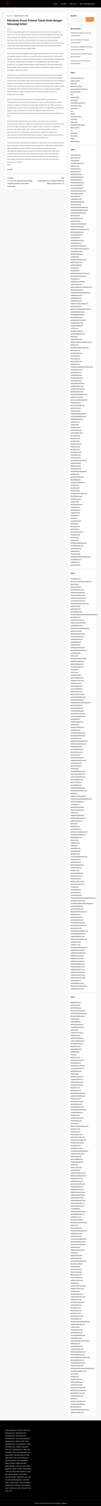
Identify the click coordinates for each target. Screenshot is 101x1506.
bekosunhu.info (76, 468)
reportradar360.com (77, 383)
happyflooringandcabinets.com (81, 799)
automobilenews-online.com (80, 1357)
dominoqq (74, 108)
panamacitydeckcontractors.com (82, 367)
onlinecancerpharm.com (79, 790)
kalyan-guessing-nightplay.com (81, 287)
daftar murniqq (21, 1463)
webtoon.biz (75, 724)
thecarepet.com (76, 587)
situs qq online (75, 92)
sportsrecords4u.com (78, 1184)
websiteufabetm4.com (78, 1211)
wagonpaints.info (76, 1255)
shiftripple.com (76, 914)
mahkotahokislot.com (78, 788)
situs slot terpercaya (23, 1438)
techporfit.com (76, 171)
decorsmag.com (76, 204)
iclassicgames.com (77, 686)
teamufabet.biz (76, 196)
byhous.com (75, 540)
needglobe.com (76, 889)
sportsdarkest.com (77, 722)
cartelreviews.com (77, 1112)
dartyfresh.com (76, 1063)
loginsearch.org (76, 499)
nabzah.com (75, 268)
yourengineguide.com (78, 1335)
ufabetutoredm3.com (78, 972)
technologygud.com (77, 807)
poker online (75, 97)
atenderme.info (76, 463)
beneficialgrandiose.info (79, 471)
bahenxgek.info (76, 609)
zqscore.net (74, 840)
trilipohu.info (75, 562)
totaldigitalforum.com (78, 1363)
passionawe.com (76, 895)
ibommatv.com (76, 169)
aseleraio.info (75, 843)
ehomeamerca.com (77, 1101)
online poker (27, 1468)
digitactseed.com (76, 1120)
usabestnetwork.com (78, 647)
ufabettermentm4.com (78, 953)
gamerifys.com (75, 158)
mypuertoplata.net (77, 188)
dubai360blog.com (77, 779)
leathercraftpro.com (77, 881)
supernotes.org (76, 829)
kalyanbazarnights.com (78, 246)
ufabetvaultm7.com (77, 1197)
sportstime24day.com (78, 735)
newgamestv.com (76, 746)
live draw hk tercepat (78, 125)
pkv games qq (13, 1474)
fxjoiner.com (75, 1376)
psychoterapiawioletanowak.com (82, 903)
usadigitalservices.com (78, 320)
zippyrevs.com (75, 221)
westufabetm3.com (77, 983)
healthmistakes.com (77, 815)
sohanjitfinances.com (78, 922)
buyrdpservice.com (77, 667)
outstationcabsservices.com (80, 1341)
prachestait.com (76, 430)
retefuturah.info (76, 1236)
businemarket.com (77, 708)
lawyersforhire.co (76, 705)
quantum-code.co (77, 1263)
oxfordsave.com (76, 683)
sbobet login (9, 1485)
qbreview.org (75, 215)
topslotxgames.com (77, 232)
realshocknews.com (77, 810)
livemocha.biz (75, 512)
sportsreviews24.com (78, 777)
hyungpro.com (75, 730)
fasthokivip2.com (76, 691)
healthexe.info (75, 438)
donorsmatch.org (76, 504)
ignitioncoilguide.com (78, 1401)
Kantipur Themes (61, 1503)
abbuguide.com (76, 1090)
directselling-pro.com (78, 1393)
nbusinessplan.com (77, 177)
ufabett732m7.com (77, 1288)
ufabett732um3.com (78, 1250)
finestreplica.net (76, 1228)
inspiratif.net (75, 160)
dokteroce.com (76, 402)
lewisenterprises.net (77, 1065)
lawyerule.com (75, 411)
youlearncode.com (77, 1085)
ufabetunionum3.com (78, 1192)
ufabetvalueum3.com (78, 1195)
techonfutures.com (77, 1316)
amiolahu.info (75, 449)
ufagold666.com (76, 1299)
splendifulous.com (77, 1181)
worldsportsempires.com (79, 832)
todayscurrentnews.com (79, 939)
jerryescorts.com (76, 763)
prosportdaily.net (76, 1277)
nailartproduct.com (77, 1118)
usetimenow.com (76, 295)
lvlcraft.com (75, 1123)
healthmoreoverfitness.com (80, 229)
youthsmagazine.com (78, 716)
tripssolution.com (77, 1134)
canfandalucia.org (77, 1332)
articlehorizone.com (77, 1142)
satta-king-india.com (78, 1137)
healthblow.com (76, 298)
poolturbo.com (76, 427)
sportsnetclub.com (77, 678)
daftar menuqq (10, 1463)
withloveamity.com (77, 1082)
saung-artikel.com (77, 689)
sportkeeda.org (76, 862)
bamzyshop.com (76, 1310)
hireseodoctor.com (77, 1162)
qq (71, 130)
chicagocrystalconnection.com (81, 556)
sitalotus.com (75, 826)
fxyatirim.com (75, 1087)
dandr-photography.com (79, 400)
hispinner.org (75, 279)
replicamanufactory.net (78, 1175)
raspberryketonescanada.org (80, 1321)
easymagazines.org (77, 873)
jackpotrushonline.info (78, 622)
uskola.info (74, 1252)
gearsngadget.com (77, 1159)
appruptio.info (75, 565)
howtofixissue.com (77, 193)
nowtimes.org (75, 507)
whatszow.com (76, 1098)
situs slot (25, 1446)
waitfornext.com (76, 1258)
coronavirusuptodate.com (79, 1151)
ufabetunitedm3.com (78, 964)
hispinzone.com (76, 243)
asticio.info (74, 845)
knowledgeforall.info (78, 314)
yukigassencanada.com (78, 1140)
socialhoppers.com (77, 323)
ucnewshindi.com (76, 625)
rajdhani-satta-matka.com (79, 303)
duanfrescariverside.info (79, 1222)
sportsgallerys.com (77, 749)
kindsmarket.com (76, 353)
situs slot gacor (21, 1444)
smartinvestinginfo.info (78, 1239)
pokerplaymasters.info (78, 598)
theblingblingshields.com (79, 741)
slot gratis (74, 119)
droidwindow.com (77, 1294)
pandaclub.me (75, 534)
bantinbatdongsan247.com (80, 603)
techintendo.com (76, 1104)
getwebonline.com (77, 331)
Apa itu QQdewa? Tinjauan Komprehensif (80, 41)
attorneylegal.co (76, 766)
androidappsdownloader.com (80, 292)
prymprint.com (76, 859)
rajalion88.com (76, 1021)
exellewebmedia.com (78, 633)
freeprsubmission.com (78, 1296)
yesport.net (74, 669)
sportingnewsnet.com (78, 733)
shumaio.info (75, 488)
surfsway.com (75, 1115)
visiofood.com (75, 1291)
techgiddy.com (75, 617)
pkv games (74, 100)
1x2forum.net (75, 1005)
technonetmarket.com (78, 1244)
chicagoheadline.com (78, 1016)
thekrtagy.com (75, 1343)
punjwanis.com (76, 578)
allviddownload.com (77, 202)
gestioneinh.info (76, 1274)
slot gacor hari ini (19, 1455)
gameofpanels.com (77, 290)
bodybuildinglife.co (77, 801)
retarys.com (75, 656)
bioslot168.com (76, 1407)
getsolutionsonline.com (79, 276)
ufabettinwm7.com (77, 958)
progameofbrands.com (78, 213)
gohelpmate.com (76, 301)
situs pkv (74, 83)
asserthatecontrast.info (79, 460)
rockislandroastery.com (78, 1390)
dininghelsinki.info (77, 1219)
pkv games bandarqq (19, 1471)
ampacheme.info (76, 452)
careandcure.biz (76, 867)
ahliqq (73, 114)
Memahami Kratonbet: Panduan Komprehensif (82, 55)
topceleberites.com (77, 1186)
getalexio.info (75, 854)
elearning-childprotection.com (81, 309)
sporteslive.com (76, 738)
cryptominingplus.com (78, 697)
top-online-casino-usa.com (80, 248)
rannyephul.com (76, 380)
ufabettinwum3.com (77, 961)
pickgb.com (74, 812)
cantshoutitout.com (77, 182)
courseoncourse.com (78, 600)
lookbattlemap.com (77, 664)
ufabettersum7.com (77, 955)
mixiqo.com (74, 887)
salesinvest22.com (77, 1280)
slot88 (18, 1446)
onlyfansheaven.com (78, 334)
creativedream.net (77, 325)
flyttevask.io (75, 537)
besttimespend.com (77, 865)
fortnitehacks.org (76, 496)
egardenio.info (75, 848)
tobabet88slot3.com (77, 936)
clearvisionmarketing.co (79, 1261)
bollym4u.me (75, 529)
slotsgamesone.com (77, 240)
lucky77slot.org (76, 782)
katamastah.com (76, 837)
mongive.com (75, 270)
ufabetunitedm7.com (78, 966)
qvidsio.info (75, 485)
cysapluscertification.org (79, 493)
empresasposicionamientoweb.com (82, 1368)
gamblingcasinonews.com (79, 207)
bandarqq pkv (9, 1441)
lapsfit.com (74, 1164)
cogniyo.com (75, 870)
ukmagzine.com (76, 642)
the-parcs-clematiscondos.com (81, 581)
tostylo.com (75, 672)
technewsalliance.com (78, 1241)
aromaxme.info (76, 457)
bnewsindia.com (76, 1305)
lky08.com (74, 336)
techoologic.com (76, 1318)
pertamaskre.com (76, 611)
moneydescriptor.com (78, 713)
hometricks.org (76, 878)
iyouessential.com (77, 1079)
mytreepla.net (75, 1170)
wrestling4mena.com (78, 312)
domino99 (20, 1477)
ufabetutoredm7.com (78, 975)
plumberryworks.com (78, 900)
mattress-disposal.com (78, 796)
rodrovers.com (75, 1131)
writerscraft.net (76, 306)
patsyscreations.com (78, 1041)
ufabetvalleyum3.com (78, 977)
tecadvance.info (76, 444)
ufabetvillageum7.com (78, 1200)
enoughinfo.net (76, 521)
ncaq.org (73, 1054)
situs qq (19, 1466)
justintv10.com (76, 408)
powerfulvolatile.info (78, 482)
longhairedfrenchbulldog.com (81, 702)
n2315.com (74, 328)
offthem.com (75, 166)
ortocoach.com (76, 892)
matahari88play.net (77, 711)
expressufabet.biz (77, 185)
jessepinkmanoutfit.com (79, 650)
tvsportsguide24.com (78, 774)
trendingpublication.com (79, 947)
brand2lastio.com (76, 317)
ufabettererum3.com (78, 950)
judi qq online (75, 81)
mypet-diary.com (76, 361)
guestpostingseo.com (78, 592)
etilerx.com (74, 1225)
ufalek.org (74, 793)
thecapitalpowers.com (78, 933)
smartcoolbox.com (77, 920)
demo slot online (76, 86)
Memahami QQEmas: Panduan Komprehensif (81, 34)
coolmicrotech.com (77, 1349)
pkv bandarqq (75, 141)
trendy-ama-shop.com (78, 1285)
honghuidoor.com (77, 251)
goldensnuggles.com (77, 661)
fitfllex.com (74, 345)
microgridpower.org (77, 884)
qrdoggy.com (75, 804)
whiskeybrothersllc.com (79, 986)
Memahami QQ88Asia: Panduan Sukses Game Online (82, 48)
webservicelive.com (77, 1412)
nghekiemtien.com (77, 419)
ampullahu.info (76, 455)
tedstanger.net (75, 1247)
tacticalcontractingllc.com (79, 931)
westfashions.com (77, 369)
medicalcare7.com (77, 262)
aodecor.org (75, 501)
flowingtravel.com (77, 254)
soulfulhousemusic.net (78, 925)
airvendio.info (75, 435)
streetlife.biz (75, 515)
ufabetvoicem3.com (77, 1203)
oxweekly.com (75, 364)
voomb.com (75, 768)
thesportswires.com (77, 727)
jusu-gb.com (75, 584)
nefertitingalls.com (77, 1038)
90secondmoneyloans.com (80, 1126)
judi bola (17, 1485)
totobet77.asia (76, 942)
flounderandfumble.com (79, 1230)
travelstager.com (76, 375)
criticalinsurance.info (78, 281)
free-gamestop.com (77, 636)
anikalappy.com (76, 1217)
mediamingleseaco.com (78, 413)
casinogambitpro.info (78, 595)
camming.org (75, 1019)
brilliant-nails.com (77, 397)
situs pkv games (76, 105)
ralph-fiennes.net (76, 339)
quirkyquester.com (77, 909)
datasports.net (76, 755)
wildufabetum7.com (77, 988)
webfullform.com (76, 199)
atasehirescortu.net (77, 757)
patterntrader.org (76, 821)
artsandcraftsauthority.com (80, 1409)
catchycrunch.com (77, 1032)
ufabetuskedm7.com (77, 969)
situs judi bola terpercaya (79, 89)
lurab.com (74, 1398)
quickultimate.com (77, 906)
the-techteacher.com (78, 1354)
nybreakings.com (76, 1338)
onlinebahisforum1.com (79, 1013)
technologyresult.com (78, 1093)
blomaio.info (75, 474)
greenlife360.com (76, 180)
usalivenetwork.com (77, 620)
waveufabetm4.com (77, 1206)
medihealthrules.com (78, 1324)
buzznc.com (75, 1374)
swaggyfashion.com (77, 386)
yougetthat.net (76, 675)
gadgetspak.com (76, 1156)
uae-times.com (76, 155)
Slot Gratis (73, 4)
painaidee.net (75, 719)
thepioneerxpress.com (78, 191)
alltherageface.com (77, 1382)
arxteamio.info (75, 851)
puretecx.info (75, 441)
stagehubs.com (76, 1002)
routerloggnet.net (77, 235)
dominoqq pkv (10, 1433)
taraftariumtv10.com (78, 389)
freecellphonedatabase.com (80, 628)
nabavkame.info (76, 548)
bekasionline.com (76, 174)
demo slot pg (75, 127)
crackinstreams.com (77, 1153)
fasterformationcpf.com (79, 658)
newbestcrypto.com (77, 680)
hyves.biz (74, 518)
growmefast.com (76, 785)
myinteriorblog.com (77, 1302)
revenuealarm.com (77, 1396)
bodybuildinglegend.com (79, 394)
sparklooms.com (76, 928)
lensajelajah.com (76, 1049)
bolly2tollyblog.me (77, 532)
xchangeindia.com (77, 1346)
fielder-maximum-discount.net (81, 342)
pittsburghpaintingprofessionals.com (83, 898)
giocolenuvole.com (77, 1076)
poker (73, 138)
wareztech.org (75, 644)
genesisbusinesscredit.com (80, 347)
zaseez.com (74, 1030)
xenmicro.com (75, 1057)
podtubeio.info (76, 479)
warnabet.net (75, 526)
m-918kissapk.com (77, 545)
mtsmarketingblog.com (78, 416)
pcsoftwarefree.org (77, 1068)
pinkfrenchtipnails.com (78, 744)
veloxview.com (76, 980)
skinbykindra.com (77, 1379)
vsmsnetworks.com (77, 163)
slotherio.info (75, 490)
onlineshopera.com (77, 1060)
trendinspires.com (77, 378)
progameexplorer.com (78, 1387)
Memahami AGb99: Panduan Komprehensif (80, 62)
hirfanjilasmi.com (76, 876)
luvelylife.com (75, 356)
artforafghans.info (77, 433)
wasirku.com (75, 422)
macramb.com (75, 358)
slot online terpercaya (78, 103)
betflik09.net (75, 1052)
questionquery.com (77, 391)
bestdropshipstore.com (78, 1109)
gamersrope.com (76, 631)
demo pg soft (19, 1441)
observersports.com (77, 694)
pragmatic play (17, 1449)
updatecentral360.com (78, 834)
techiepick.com (76, 1307)
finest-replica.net (76, 1272)
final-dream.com (76, 1269)
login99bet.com (76, 1008)
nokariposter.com (76, 284)
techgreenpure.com (77, 1107)
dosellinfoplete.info (77, 477)
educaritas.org (75, 1046)
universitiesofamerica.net (79, 210)
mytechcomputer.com (78, 1404)
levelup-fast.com (76, 1167)
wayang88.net (75, 1208)
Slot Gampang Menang (87, 4)
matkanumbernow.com (78, 224)
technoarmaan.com (77, 1365)
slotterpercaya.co (76, 917)
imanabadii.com (76, 559)
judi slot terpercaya (77, 78)
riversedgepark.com (77, 1027)
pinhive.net (74, 523)
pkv (72, 94)
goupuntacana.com (77, 1024)
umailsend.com (76, 653)
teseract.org (75, 1283)
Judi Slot (63, 4)
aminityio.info (75, 446)
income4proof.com (77, 1043)
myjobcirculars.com (77, 226)
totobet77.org (75, 944)
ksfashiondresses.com (78, 818)
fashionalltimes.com (77, 1360)
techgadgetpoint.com (78, 771)
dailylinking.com (76, 1071)
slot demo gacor (76, 116)
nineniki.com (75, 257)
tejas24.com (75, 424)
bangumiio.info (76, 466)
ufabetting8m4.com (77, 1189)
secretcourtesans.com (78, 1010)
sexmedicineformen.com (79, 911)
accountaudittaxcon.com (79, 856)
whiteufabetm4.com (77, 1214)
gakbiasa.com (75, 551)
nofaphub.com (75, 1035)
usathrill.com (75, 1327)
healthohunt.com (76, 1233)
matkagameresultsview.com (80, 273)
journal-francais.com (78, 405)
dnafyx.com (74, 1074)
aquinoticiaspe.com (77, 700)
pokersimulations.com (78, 1173)
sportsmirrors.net (77, 752)
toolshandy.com (76, 372)
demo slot (74, 122)
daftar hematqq (10, 1466)
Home (56, 4)
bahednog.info (75, 606)
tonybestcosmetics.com (79, 1371)
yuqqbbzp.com (76, 1145)
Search (73, 16)
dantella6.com (75, 237)
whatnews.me (75, 1266)
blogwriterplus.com (77, 589)
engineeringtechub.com (79, 760)
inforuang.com (75, 350)
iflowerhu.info (75, 554)
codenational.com (77, 1385)
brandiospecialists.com (78, 259)
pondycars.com (76, 1313)
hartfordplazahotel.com (79, 543)
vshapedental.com (77, 1329)
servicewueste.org (77, 218)
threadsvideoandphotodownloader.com (84, 614)
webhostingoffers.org (78, 1096)
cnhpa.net (74, 823)
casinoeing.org (75, 510)
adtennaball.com (76, 265)
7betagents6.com (76, 1148)
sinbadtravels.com (77, 639)
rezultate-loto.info (77, 1178)
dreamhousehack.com (78, 1352)
